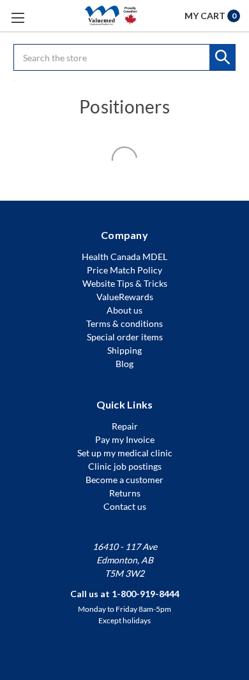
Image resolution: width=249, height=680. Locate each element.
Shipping (124, 350)
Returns (124, 493)
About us (124, 310)
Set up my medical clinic (124, 452)
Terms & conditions (124, 323)
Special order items (125, 336)
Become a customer (124, 479)
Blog (124, 363)
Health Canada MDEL (124, 256)
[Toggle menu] (17, 17)
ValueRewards (124, 296)
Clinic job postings (125, 466)
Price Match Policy (124, 269)
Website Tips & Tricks (124, 283)
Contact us (124, 506)
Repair (125, 426)
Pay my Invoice (125, 439)
